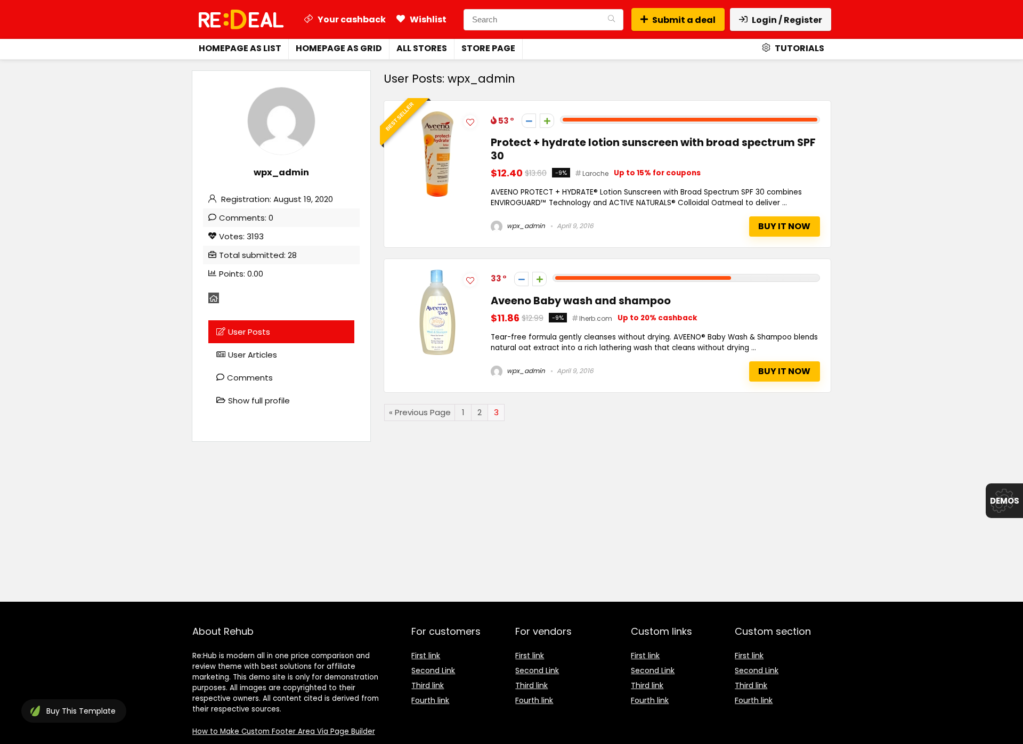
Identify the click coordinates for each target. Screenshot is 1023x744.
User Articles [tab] (252, 354)
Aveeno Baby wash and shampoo (581, 301)
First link (425, 655)
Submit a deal (684, 20)
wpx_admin (525, 225)
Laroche (595, 173)
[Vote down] (529, 121)
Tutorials (798, 48)
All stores (421, 48)
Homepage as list (240, 48)
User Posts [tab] (249, 331)
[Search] (611, 19)
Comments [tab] (250, 377)
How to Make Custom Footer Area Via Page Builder (283, 731)
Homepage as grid (339, 48)
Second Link (433, 670)
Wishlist (427, 19)
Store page (488, 48)
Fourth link (430, 700)
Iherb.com (595, 318)
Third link (427, 685)
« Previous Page (420, 412)
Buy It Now (784, 226)
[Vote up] (547, 121)
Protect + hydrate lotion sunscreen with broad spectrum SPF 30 (653, 149)
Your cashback (351, 19)
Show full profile (259, 400)
